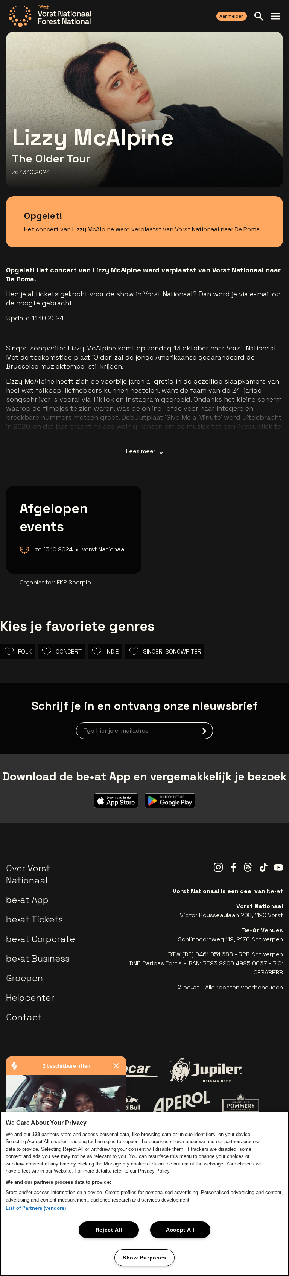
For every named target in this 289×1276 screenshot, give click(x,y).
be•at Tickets (34, 919)
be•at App (27, 900)
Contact (24, 1017)
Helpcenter (30, 997)
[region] (144, 1194)
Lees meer (141, 451)
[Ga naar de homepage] (50, 16)
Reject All (109, 1230)
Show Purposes (144, 1258)
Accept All (180, 1230)
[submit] (204, 730)
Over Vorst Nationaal (28, 874)
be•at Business (38, 958)
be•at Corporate (40, 939)
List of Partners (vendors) (36, 1208)
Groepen (24, 978)
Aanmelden (231, 16)
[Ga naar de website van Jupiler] (206, 1070)
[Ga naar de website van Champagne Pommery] (240, 1103)
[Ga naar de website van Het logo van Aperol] (181, 1103)
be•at (275, 891)
